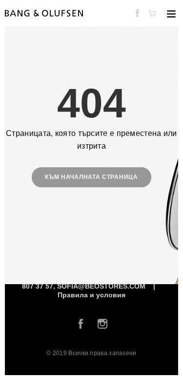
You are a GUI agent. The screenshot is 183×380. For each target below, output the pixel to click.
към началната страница (91, 177)
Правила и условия (91, 295)
